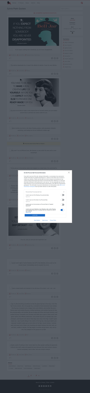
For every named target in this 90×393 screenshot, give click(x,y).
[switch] (62, 195)
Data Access (45, 220)
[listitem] (45, 192)
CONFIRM (34, 215)
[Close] (69, 173)
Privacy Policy (53, 220)
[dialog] (45, 196)
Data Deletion (37, 220)
